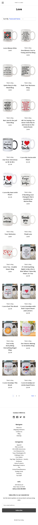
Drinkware (19, 461)
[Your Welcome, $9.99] (10, 219)
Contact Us (19, 431)
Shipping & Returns (19, 429)
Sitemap (19, 436)
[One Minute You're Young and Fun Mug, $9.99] (28, 35)
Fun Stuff (19, 475)
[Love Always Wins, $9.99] (10, 35)
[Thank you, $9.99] (28, 219)
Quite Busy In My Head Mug (10, 86)
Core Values (19, 457)
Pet (19, 467)
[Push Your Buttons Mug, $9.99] (28, 70)
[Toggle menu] (2, 2)
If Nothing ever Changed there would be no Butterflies (28, 198)
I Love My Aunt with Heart (10, 193)
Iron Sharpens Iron (19, 451)
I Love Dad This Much (10, 306)
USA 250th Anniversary (19, 449)
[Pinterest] (24, 417)
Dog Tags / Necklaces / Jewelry (19, 459)
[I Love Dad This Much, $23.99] (10, 291)
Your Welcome (10, 234)
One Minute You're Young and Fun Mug (28, 51)
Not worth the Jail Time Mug (10, 121)
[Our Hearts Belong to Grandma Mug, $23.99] (28, 329)
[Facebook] (17, 417)
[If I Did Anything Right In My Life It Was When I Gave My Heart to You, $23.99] (28, 252)
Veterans (19, 473)
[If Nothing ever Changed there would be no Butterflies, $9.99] (28, 180)
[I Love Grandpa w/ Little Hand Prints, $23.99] (28, 368)
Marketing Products (19, 465)
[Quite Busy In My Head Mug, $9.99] (10, 70)
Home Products (19, 463)
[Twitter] (21, 417)
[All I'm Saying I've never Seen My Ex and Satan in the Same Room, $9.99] (28, 105)
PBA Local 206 (19, 447)
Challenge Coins (19, 455)
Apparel (19, 445)
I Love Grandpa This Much (10, 384)
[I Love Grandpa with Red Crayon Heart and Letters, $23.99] (28, 291)
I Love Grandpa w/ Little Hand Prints (28, 384)
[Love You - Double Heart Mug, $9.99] (10, 252)
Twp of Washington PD (19, 453)
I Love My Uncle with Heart (28, 158)
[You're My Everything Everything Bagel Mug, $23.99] (10, 329)
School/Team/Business (19, 469)
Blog (19, 434)
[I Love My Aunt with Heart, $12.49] (10, 180)
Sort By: (6, 19)
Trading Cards (19, 471)
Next (32, 396)
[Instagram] (14, 417)
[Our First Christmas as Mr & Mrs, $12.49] (10, 145)
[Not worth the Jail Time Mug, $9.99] (10, 105)
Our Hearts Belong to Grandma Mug (28, 344)
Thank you (28, 234)
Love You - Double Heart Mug (10, 268)
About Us (19, 427)
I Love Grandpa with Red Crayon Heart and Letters (28, 308)
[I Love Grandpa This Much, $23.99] (10, 368)
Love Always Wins (10, 48)
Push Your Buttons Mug (28, 86)
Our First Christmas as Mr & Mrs (10, 161)
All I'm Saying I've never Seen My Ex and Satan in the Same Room (28, 123)
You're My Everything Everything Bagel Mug (10, 346)
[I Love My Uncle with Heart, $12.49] (28, 145)
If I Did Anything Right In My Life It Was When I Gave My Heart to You (28, 270)
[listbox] (16, 18)
